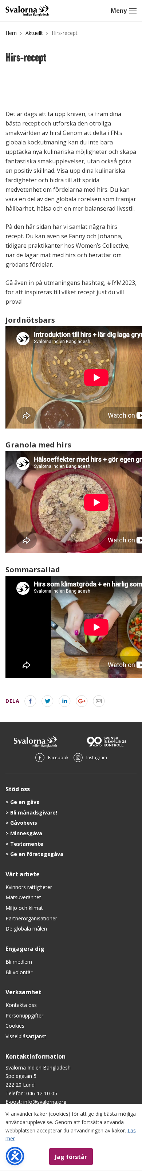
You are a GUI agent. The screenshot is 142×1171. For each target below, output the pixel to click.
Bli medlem (18, 961)
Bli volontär (18, 972)
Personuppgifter (24, 1015)
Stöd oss (17, 789)
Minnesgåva (26, 833)
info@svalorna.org (44, 1101)
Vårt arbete (22, 874)
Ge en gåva (25, 801)
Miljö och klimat (24, 907)
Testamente (26, 843)
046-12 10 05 (41, 1093)
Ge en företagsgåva (36, 854)
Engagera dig (24, 949)
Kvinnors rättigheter (28, 887)
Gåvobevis (23, 822)
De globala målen (26, 928)
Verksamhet (23, 992)
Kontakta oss (21, 1004)
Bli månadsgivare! (33, 812)
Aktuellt (34, 32)
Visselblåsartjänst (25, 1036)
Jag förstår (71, 1156)
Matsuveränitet (23, 897)
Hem (11, 32)
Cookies (14, 1025)
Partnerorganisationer (31, 918)
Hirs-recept (65, 32)
